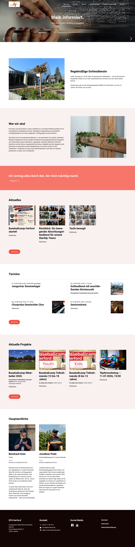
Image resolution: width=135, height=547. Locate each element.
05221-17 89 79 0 (48, 525)
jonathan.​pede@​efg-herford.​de (48, 462)
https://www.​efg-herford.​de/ (51, 530)
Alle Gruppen (14, 396)
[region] (67, 225)
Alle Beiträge (14, 251)
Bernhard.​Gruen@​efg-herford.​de (18, 462)
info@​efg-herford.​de (48, 527)
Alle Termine (14, 322)
